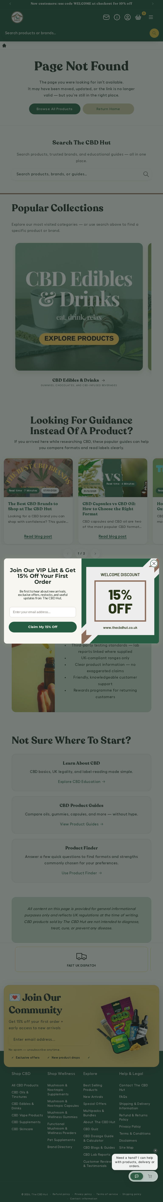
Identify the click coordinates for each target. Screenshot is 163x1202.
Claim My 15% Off (42, 627)
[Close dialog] (153, 563)
